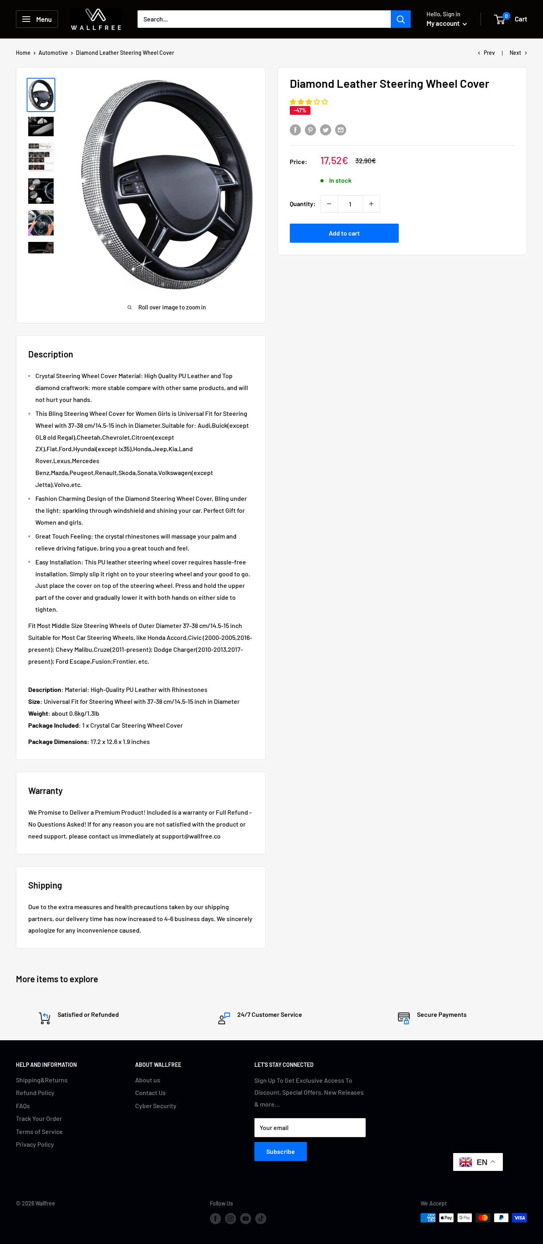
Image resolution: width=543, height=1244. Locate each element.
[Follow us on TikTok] (260, 1218)
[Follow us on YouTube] (245, 1218)
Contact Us (150, 1092)
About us (147, 1080)
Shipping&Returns (42, 1080)
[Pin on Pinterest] (310, 130)
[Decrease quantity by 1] (329, 203)
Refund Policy (35, 1092)
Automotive (53, 52)
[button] (309, 101)
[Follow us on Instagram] (230, 1218)
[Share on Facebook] (295, 130)
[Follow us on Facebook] (215, 1218)
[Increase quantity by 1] (371, 203)
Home (23, 52)
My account (444, 23)
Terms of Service (39, 1131)
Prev (489, 52)
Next (515, 52)
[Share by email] (340, 130)
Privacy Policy (35, 1144)
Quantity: (303, 203)
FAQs (23, 1105)
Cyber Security (155, 1105)
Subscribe (280, 1151)
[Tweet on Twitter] (325, 130)
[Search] (401, 19)
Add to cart (344, 233)
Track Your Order (39, 1118)
